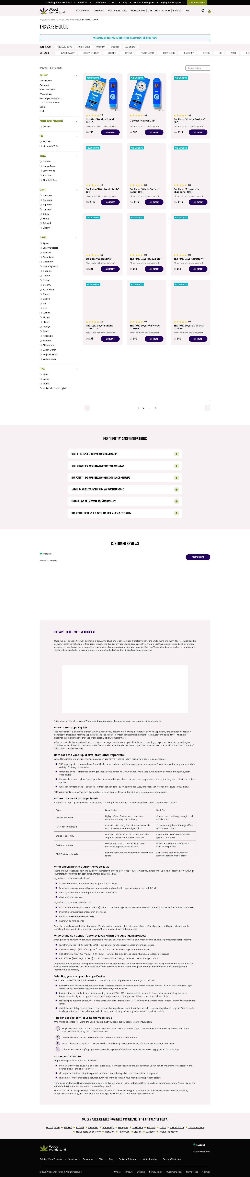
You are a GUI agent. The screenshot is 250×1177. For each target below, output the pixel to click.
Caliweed (99, 10)
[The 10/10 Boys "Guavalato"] (146, 244)
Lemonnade (131, 46)
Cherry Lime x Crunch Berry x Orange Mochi (48, 582)
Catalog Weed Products (59, 2)
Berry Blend (169, 53)
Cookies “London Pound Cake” (87, 579)
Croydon (93, 1127)
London (151, 1127)
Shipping (141, 1172)
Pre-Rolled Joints (117, 10)
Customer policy (174, 1172)
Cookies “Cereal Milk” (146, 577)
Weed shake (46, 94)
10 (155, 408)
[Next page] (207, 408)
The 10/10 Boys (64, 46)
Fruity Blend (147, 53)
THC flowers (46, 80)
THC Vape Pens (52, 102)
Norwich (109, 1131)
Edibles (177, 10)
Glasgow (123, 1127)
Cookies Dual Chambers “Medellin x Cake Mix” (69, 580)
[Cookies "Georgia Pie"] (103, 244)
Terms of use (192, 1172)
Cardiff (80, 1127)
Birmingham (53, 1127)
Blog (125, 2)
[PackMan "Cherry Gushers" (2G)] (190, 106)
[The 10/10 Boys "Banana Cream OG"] (103, 312)
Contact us (100, 2)
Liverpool (138, 1127)
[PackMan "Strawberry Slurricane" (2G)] (190, 176)
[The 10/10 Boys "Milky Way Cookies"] (146, 312)
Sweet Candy (68, 53)
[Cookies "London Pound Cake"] (103, 106)
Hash (187, 10)
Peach (234, 53)
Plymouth (124, 1131)
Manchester (177, 1127)
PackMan (100, 46)
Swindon (150, 1131)
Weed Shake (137, 10)
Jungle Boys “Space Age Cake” (167, 579)
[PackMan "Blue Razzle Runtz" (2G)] (103, 176)
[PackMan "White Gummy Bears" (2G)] (146, 176)
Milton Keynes (196, 1127)
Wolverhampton (168, 1131)
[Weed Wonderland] (52, 10)
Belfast (68, 1127)
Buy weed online (47, 19)
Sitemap (206, 1172)
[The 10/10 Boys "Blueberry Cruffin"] (190, 312)
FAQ (114, 2)
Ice (220, 53)
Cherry (206, 53)
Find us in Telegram (144, 2)
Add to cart (110, 132)
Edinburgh (108, 1127)
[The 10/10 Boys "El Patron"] (190, 244)
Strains (117, 1172)
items (209, 12)
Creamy (112, 53)
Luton (163, 1127)
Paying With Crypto (171, 2)
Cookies (115, 46)
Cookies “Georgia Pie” (107, 577)
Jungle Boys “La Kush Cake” (208, 577)
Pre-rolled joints (47, 89)
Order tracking (197, 2)
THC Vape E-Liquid (159, 10)
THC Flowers (83, 10)
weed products (106, 721)
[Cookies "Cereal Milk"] (146, 106)
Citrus (128, 53)
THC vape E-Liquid (49, 98)
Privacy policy (155, 1172)
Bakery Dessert (91, 53)
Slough (137, 1131)
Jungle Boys (83, 46)
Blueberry (189, 53)
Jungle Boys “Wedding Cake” (127, 582)
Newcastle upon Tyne (88, 1131)
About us (83, 2)
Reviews (129, 1172)
